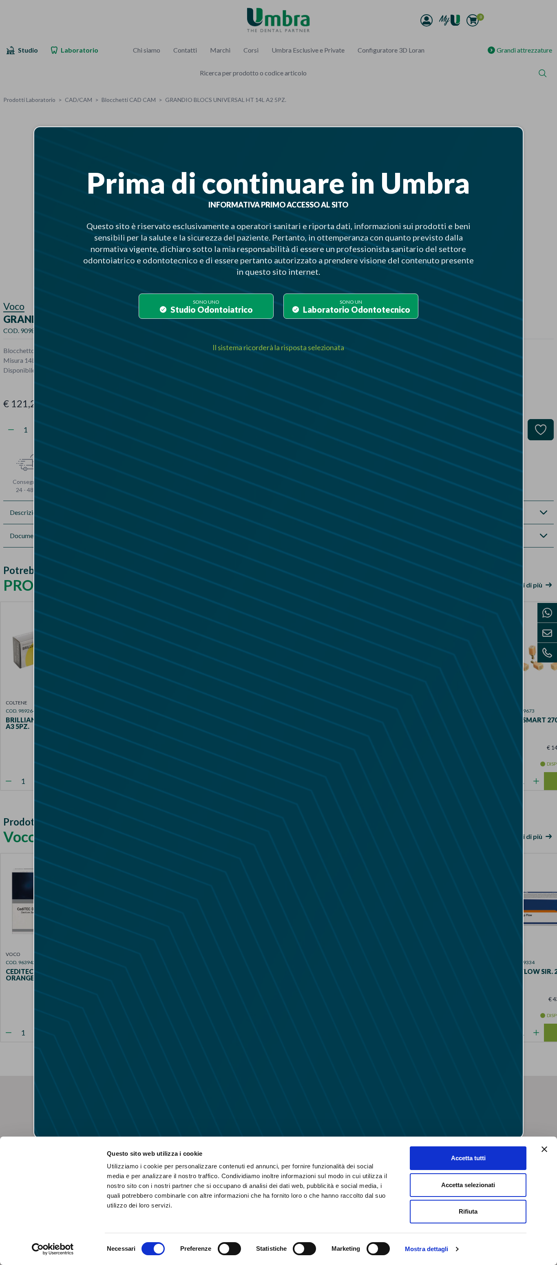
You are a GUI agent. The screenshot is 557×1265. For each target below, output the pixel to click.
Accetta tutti (468, 1158)
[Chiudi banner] (544, 1149)
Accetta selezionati (468, 1184)
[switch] (229, 1248)
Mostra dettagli (427, 1248)
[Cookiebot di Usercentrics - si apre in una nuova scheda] (52, 1249)
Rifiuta (468, 1211)
